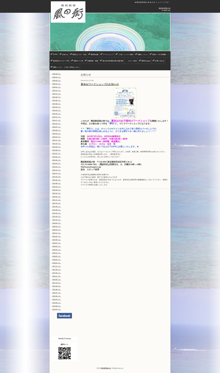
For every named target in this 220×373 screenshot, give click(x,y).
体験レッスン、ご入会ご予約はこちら (66, 67)
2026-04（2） (56, 80)
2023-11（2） (56, 140)
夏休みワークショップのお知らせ (100, 84)
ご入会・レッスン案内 (125, 54)
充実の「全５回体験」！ (160, 54)
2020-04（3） (56, 226)
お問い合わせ (159, 61)
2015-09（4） (56, 286)
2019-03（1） (56, 249)
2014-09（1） (56, 302)
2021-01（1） (56, 220)
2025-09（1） (56, 97)
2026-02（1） (56, 87)
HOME (55, 54)
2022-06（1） (56, 183)
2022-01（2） (56, 196)
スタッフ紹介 (132, 61)
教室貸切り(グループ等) (61, 61)
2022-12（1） (56, 170)
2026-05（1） (56, 77)
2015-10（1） (56, 283)
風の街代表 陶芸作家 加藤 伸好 (112, 61)
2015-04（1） (56, 296)
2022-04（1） (56, 190)
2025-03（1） (56, 110)
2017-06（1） (56, 269)
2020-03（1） (56, 230)
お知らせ (65, 54)
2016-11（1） (56, 276)
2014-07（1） (56, 309)
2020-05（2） (56, 223)
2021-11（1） (56, 200)
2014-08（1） (56, 306)
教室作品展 (94, 54)
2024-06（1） (56, 130)
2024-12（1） (56, 117)
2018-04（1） (56, 259)
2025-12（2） (56, 90)
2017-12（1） (56, 266)
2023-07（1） (56, 153)
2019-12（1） (56, 233)
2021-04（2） (56, 216)
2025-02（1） (56, 113)
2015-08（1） (56, 289)
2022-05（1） (56, 186)
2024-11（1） (56, 120)
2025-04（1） (56, 107)
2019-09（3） (56, 239)
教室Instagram (146, 61)
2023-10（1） (56, 143)
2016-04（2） (56, 279)
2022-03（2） (56, 193)
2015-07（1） (56, 293)
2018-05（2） (56, 256)
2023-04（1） (56, 160)
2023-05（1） (56, 157)
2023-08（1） (56, 150)
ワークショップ (108, 54)
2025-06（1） (56, 103)
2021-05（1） (56, 213)
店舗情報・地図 (92, 61)
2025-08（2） (56, 100)
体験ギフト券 (78, 61)
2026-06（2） (56, 74)
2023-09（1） (56, 147)
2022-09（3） (56, 180)
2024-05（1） (56, 133)
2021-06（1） (56, 210)
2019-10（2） (56, 236)
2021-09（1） (56, 206)
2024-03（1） (56, 137)
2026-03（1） (56, 84)
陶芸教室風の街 (106, 368)
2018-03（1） (56, 263)
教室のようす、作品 (79, 54)
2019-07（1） (56, 243)
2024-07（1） (56, 127)
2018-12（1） (56, 253)
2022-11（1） (56, 173)
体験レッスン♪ (143, 54)
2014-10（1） (56, 299)
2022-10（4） (56, 176)
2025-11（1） (56, 94)
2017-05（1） (56, 273)
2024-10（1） (56, 123)
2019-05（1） (56, 246)
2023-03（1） (56, 163)
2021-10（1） (56, 203)
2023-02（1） (56, 166)
